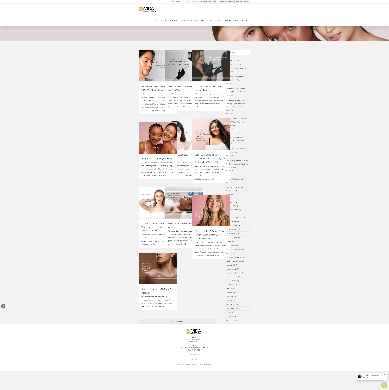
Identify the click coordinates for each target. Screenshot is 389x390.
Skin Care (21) (231, 297)
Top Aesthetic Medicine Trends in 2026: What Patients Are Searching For (157, 90)
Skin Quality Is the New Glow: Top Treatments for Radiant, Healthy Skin (237, 164)
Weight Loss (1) (231, 320)
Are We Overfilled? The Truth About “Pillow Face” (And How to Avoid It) (237, 122)
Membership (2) (232, 265)
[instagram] (196, 359)
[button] (246, 20)
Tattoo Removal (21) (233, 308)
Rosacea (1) (230, 289)
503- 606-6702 (194, 354)
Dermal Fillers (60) (233, 229)
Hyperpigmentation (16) (235, 249)
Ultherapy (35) (231, 312)
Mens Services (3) (232, 269)
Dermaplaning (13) (233, 233)
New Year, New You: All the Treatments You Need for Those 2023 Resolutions (155, 227)
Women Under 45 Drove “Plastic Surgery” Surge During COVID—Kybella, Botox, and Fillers (209, 235)
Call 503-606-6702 (177, 2)
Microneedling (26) (233, 277)
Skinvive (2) (230, 301)
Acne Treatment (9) (233, 210)
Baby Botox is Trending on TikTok (156, 158)
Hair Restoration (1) (233, 245)
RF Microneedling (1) (234, 285)
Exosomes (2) (231, 241)
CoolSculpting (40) (233, 225)
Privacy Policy (205, 364)
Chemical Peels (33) (233, 222)
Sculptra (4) (230, 293)
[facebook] (192, 359)
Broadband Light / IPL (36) (236, 218)
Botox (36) (230, 214)
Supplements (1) (232, 304)
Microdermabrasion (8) (234, 273)
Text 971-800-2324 (192, 2)
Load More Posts (178, 321)
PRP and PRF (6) (232, 281)
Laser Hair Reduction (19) (235, 257)
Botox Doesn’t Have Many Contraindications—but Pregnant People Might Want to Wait (209, 158)
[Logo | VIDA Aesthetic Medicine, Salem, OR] (194, 330)
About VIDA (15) (232, 206)
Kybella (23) (230, 253)
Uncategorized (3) (233, 316)
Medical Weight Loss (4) (235, 261)
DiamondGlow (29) (233, 237)
